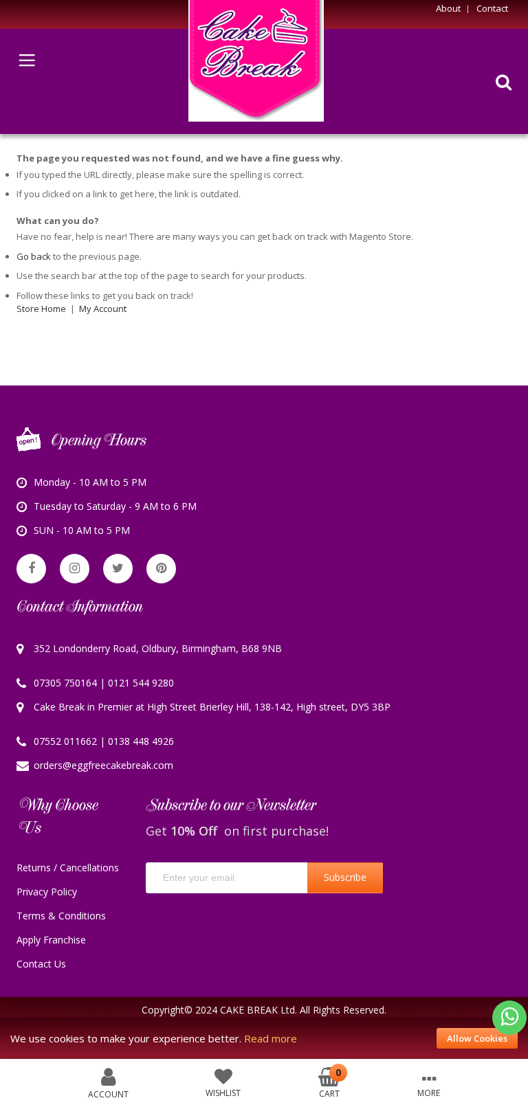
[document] (264, 1038)
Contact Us (41, 963)
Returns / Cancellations (67, 867)
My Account (102, 308)
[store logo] (256, 61)
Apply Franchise (51, 939)
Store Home (41, 308)
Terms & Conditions (61, 915)
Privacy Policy (46, 891)
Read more (270, 1038)
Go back (33, 256)
